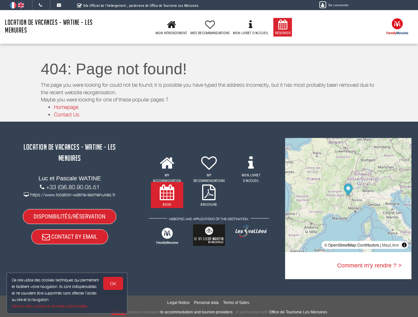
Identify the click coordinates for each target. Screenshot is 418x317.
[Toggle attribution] (404, 245)
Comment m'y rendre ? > (369, 265)
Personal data (206, 302)
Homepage (66, 107)
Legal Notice (178, 302)
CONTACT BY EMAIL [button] (73, 236)
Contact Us (66, 114)
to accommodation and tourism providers (196, 312)
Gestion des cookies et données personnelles (50, 306)
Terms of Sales (236, 302)
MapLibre (390, 245)
